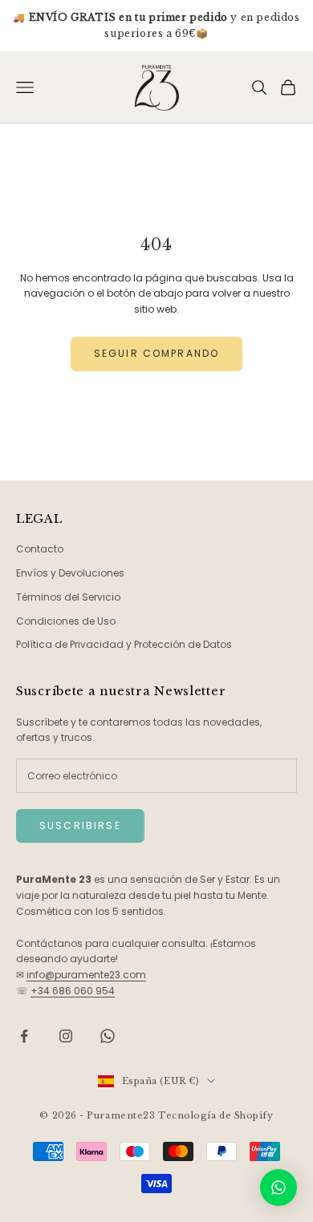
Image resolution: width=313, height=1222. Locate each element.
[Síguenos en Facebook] (24, 1036)
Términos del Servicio (68, 597)
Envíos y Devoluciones (70, 573)
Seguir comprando (157, 353)
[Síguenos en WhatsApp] (108, 1036)
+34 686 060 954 (72, 990)
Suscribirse (80, 825)
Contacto (39, 549)
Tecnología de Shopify (216, 1115)
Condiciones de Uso (66, 621)
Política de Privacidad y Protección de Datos (124, 644)
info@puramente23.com (86, 974)
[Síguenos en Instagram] (66, 1036)
